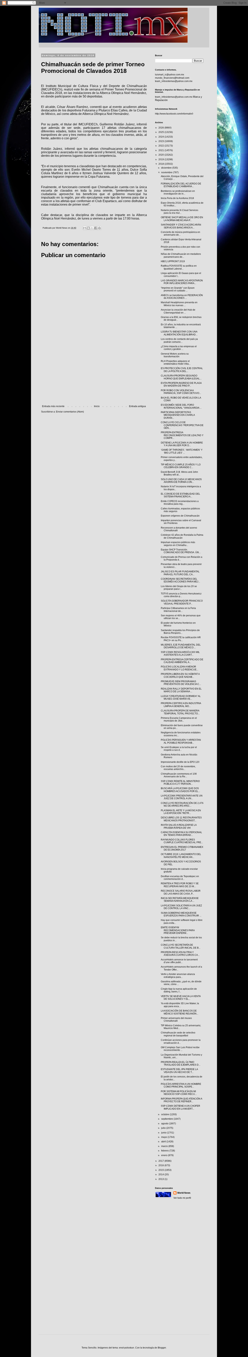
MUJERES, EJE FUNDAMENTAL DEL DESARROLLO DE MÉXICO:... (181, 646)
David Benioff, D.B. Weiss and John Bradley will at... (179, 473)
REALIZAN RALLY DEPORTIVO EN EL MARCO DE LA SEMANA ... (181, 690)
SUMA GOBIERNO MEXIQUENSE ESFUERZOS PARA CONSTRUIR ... (181, 914)
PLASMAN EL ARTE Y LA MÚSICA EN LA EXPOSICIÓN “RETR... (181, 812)
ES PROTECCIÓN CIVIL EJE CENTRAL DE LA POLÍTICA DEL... (182, 369)
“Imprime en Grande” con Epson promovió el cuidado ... (178, 289)
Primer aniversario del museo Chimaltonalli (176, 1019)
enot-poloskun (126, 1347)
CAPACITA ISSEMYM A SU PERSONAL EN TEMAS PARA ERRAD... (181, 833)
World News (183, 1193)
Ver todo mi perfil (182, 1198)
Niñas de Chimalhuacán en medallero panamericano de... (181, 255)
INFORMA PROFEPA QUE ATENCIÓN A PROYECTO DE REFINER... (181, 1100)
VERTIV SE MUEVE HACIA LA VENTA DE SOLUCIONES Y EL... (181, 997)
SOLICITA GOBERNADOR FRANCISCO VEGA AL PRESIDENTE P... (182, 602)
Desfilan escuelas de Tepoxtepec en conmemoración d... (180, 877)
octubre (165, 1114)
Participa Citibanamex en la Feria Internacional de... (178, 609)
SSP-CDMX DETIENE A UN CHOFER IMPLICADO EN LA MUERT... (180, 1107)
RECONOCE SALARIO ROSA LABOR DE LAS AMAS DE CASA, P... (181, 892)
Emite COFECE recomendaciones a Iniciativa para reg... (180, 502)
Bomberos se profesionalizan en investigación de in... (178, 192)
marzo (164, 1146)
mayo (164, 1137)
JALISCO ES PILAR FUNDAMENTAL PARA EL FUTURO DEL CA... (180, 573)
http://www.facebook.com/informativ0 (174, 113)
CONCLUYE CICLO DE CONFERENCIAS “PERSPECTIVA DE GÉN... (182, 425)
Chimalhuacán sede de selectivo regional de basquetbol (178, 1034)
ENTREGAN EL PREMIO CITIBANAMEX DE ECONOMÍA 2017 (182, 848)
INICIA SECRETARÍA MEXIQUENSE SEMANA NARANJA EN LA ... (180, 899)
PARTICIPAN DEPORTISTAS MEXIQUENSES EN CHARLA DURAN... (178, 415)
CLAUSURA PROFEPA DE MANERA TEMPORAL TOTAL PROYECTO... (180, 712)
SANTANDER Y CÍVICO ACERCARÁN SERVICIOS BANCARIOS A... (181, 226)
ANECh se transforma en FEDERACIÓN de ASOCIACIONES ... (182, 296)
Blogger (162, 1347)
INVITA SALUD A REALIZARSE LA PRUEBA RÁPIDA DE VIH (178, 826)
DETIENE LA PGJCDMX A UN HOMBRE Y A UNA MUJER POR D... (182, 444)
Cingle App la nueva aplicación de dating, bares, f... (179, 990)
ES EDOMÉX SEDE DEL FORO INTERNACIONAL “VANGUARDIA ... (181, 406)
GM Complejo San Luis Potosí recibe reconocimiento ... (180, 1048)
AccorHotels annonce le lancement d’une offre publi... (179, 961)
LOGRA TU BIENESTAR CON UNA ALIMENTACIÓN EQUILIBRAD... (179, 333)
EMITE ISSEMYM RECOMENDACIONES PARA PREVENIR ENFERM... (178, 930)
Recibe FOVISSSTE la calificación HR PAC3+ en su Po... (181, 638)
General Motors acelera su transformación (175, 355)
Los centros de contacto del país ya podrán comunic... (179, 340)
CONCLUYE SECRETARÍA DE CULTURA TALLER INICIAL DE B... (180, 946)
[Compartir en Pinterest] (99, 228)
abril (163, 1141)
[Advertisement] (94, 373)
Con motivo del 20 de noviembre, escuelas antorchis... (178, 768)
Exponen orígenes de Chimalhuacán (180, 515)
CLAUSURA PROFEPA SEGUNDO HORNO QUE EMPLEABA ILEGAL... (181, 377)
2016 (161, 1165)
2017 (161, 1161)
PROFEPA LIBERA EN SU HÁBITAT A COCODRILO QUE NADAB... (180, 675)
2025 (161, 132)
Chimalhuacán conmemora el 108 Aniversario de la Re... (179, 775)
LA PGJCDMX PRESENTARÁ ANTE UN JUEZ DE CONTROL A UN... (181, 797)
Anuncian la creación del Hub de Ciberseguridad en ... (178, 311)
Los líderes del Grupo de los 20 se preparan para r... (179, 587)
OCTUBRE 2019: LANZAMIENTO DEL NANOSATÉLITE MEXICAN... (181, 855)
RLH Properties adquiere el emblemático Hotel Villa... (175, 362)
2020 (161, 154)
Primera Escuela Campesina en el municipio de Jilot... (179, 719)
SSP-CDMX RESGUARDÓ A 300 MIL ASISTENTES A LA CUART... (180, 653)
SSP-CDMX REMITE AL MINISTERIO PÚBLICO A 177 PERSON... (180, 782)
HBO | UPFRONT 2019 (173, 261)
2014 (161, 1174)
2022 (161, 145)
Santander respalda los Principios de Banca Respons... (180, 631)
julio (163, 1128)
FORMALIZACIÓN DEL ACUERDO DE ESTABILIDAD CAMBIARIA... (181, 185)
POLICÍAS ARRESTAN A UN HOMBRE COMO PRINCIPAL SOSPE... (181, 1085)
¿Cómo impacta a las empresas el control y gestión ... (179, 347)
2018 (161, 164)
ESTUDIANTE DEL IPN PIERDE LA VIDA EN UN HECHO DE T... (179, 1070)
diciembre (166, 167)
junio (164, 1132)
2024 (161, 136)
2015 (161, 1170)
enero (164, 1155)
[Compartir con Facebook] (96, 228)
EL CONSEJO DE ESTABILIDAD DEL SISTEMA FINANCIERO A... (180, 495)
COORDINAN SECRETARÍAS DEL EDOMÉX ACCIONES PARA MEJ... (180, 580)
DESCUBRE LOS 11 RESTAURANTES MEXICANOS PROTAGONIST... (181, 819)
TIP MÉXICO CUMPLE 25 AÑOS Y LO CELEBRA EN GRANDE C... (181, 466)
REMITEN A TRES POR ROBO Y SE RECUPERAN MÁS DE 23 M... (180, 885)
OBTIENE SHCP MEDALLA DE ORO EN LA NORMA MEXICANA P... (182, 218)
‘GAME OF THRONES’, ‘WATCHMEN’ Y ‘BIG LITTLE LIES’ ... (181, 451)
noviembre (167, 172)
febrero (165, 1150)
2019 (161, 159)
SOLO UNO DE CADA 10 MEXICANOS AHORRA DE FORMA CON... (181, 480)
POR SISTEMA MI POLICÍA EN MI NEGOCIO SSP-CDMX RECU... (179, 1092)
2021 (161, 150)
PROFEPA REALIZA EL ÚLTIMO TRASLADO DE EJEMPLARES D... (180, 1063)
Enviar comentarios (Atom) (70, 411)
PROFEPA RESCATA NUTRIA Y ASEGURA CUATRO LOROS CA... (180, 953)
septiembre (167, 1119)
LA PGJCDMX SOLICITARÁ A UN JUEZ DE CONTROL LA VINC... (181, 907)
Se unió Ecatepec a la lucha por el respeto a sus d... (179, 748)
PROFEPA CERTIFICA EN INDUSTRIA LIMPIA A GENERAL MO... (181, 704)
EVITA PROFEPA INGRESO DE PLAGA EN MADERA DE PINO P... (181, 384)
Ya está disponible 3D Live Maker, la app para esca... (180, 1004)
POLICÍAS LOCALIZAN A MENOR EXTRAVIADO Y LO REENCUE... (179, 668)
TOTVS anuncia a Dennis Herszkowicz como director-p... (181, 595)
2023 (161, 141)
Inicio (97, 406)
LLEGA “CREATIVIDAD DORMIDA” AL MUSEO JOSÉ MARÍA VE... (181, 697)
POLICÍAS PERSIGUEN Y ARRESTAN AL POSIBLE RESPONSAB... (181, 741)
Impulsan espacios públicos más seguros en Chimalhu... (178, 543)
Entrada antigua (137, 406)
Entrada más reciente (53, 406)
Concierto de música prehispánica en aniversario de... (180, 233)
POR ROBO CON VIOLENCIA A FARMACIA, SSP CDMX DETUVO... (181, 391)
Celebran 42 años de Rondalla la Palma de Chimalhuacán (182, 536)
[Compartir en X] (92, 228)
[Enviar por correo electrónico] (85, 228)
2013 (161, 1179)
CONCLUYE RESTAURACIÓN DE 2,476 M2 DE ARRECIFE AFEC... (182, 804)
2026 (161, 127)
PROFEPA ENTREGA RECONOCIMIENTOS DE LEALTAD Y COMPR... (182, 435)
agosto (165, 1123)
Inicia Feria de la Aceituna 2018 (177, 198)
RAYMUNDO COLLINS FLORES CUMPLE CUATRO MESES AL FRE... (182, 841)
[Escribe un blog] (88, 228)
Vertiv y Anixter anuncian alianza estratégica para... (178, 975)
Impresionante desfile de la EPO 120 (180, 762)
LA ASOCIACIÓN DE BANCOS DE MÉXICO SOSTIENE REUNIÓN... (179, 1012)
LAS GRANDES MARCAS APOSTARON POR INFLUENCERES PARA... (182, 282)
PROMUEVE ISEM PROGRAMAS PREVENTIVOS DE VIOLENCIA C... (181, 682)
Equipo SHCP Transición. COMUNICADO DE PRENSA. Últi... (181, 551)
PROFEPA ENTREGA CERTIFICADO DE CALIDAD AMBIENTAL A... (182, 661)
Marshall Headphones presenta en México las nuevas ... (179, 304)
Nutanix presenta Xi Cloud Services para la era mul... (179, 211)
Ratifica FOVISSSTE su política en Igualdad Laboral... (179, 267)
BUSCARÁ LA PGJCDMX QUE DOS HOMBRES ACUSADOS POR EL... (180, 789)
